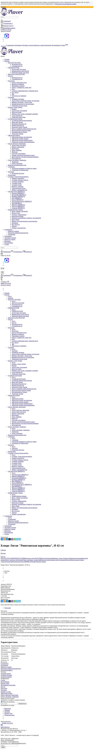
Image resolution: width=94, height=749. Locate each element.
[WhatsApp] (15, 539)
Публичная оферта (6, 670)
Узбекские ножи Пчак (19, 117)
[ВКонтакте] (2, 539)
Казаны (14, 109)
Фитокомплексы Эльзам (19, 132)
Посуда (10, 76)
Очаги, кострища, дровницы (17, 160)
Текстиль (11, 171)
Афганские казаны (14, 135)
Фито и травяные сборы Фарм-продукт (24, 129)
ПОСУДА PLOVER (14, 62)
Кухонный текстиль (18, 173)
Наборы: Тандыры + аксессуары (22, 102)
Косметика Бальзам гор (19, 124)
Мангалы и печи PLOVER (16, 74)
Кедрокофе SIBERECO (19, 195)
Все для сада (16, 224)
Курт (13, 89)
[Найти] (1, 19)
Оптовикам (11, 234)
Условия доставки (6, 675)
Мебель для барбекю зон (19, 190)
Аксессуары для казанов (19, 110)
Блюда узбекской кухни (19, 82)
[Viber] (12, 539)
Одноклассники (9, 715)
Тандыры (11, 97)
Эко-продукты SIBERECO (16, 191)
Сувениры (11, 167)
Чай (13, 94)
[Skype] (17, 539)
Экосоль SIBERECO (18, 206)
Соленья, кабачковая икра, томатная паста (25, 91)
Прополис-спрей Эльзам (19, 127)
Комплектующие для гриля (20, 72)
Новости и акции (13, 231)
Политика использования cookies (65, 4)
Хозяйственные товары (15, 209)
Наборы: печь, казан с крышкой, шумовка (25, 114)
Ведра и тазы (16, 213)
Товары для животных (19, 228)
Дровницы (15, 162)
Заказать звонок (6, 285)
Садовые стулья (17, 185)
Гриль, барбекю (16, 150)
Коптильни (15, 148)
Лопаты (14, 226)
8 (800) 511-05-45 (6, 29)
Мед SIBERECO (17, 198)
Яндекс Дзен (8, 713)
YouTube (7, 712)
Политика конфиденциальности (18, 233)
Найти (3, 747)
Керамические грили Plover (20, 71)
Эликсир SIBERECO (18, 208)
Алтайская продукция (15, 119)
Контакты (7, 241)
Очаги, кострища (17, 163)
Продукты (11, 81)
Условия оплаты (6, 673)
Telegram (7, 710)
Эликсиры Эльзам (17, 133)
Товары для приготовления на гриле (23, 155)
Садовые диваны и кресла (20, 180)
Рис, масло (15, 92)
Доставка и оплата (10, 238)
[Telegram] (20, 539)
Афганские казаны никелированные (23, 142)
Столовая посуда (17, 66)
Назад (10, 296)
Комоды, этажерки (17, 186)
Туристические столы (18, 188)
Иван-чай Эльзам (17, 122)
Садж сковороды (17, 115)
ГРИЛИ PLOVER (14, 67)
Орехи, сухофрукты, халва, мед (21, 87)
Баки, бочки (15, 219)
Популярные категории (8, 685)
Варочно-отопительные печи (17, 165)
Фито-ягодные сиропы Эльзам (21, 130)
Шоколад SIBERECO (18, 205)
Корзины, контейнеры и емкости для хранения (26, 218)
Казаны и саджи (6, 691)
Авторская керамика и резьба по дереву (24, 168)
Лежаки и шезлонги (18, 178)
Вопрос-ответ (5, 683)
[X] (9, 539)
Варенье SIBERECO (18, 193)
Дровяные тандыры (18, 99)
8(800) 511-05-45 (6, 283)
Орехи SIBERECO (17, 200)
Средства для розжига (19, 153)
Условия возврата (6, 677)
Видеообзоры (8, 242)
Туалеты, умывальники (19, 214)
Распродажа (12, 175)
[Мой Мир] (7, 539)
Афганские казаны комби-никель (22, 140)
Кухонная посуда (17, 64)
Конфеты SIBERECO (18, 196)
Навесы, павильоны (18, 147)
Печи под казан (16, 112)
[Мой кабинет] (2, 254)
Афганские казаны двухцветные (22, 137)
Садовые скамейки (18, 181)
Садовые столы (16, 183)
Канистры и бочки (17, 216)
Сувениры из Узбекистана (20, 170)
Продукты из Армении (19, 96)
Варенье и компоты (18, 84)
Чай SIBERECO (17, 203)
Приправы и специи (18, 86)
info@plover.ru (5, 727)
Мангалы (15, 152)
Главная (6, 59)
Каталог (7, 61)
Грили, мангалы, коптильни (17, 143)
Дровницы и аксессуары (19, 105)
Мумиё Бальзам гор (18, 125)
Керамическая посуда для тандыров (23, 104)
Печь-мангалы (16, 158)
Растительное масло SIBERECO (22, 201)
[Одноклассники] (4, 539)
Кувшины (15, 223)
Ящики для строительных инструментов (24, 221)
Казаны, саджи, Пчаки (15, 107)
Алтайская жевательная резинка (22, 120)
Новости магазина (8, 702)
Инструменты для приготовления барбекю (25, 157)
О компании (8, 229)
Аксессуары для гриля (19, 69)
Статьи (6, 244)
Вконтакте (7, 708)
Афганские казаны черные (20, 138)
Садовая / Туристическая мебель (18, 176)
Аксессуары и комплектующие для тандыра (25, 100)
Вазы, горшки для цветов (20, 211)
